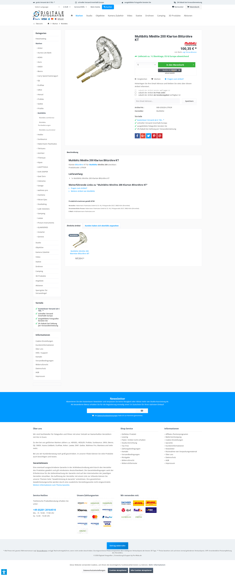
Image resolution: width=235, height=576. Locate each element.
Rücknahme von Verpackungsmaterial (181, 451)
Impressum (40, 376)
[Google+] (143, 135)
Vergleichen (142, 79)
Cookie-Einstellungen (44, 341)
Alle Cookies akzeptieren (141, 570)
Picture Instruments (45, 223)
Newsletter (170, 449)
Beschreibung (72, 152)
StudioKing (42, 204)
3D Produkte (41, 276)
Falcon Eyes (42, 199)
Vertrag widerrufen (117, 545)
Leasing (125, 437)
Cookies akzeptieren (118, 570)
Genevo (40, 236)
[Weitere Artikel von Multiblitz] (190, 44)
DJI (38, 80)
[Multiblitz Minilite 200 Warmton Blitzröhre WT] (79, 240)
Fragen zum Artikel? (175, 79)
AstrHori (40, 153)
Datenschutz (41, 368)
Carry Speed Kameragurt (47, 76)
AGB (37, 372)
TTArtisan (41, 158)
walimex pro (42, 190)
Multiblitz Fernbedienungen (44, 123)
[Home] (72, 15)
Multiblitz (41, 113)
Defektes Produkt (129, 434)
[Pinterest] (154, 135)
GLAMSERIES (42, 227)
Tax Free (125, 446)
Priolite (40, 108)
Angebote (39, 281)
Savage (40, 185)
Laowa (40, 218)
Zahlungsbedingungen (131, 449)
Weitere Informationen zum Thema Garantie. (51, 485)
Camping (39, 271)
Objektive (39, 247)
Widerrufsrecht (42, 364)
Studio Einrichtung (129, 443)
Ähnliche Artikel (73, 225)
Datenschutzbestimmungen (107, 415)
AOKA (39, 57)
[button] (170, 71)
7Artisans (41, 148)
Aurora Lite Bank (44, 53)
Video (38, 257)
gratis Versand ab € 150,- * (45, 2)
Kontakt (39, 357)
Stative (38, 262)
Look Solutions (43, 209)
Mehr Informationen (157, 565)
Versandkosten (42, 551)
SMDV (40, 66)
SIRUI (39, 90)
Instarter (41, 232)
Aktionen (39, 285)
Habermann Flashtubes (47, 144)
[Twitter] (148, 135)
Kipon (39, 162)
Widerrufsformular (129, 463)
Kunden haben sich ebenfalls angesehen (102, 225)
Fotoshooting (41, 38)
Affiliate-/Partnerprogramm (177, 434)
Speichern (189, 101)
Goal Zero (41, 176)
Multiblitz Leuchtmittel (47, 130)
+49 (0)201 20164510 (44, 509)
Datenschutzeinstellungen (94, 570)
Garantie (169, 443)
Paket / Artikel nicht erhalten (134, 440)
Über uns (39, 349)
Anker (40, 48)
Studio (38, 242)
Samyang (41, 213)
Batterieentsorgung (174, 437)
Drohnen (39, 266)
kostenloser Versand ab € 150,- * (48, 310)
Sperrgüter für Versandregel (41, 291)
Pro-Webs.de (137, 555)
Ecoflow (40, 85)
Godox (40, 104)
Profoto (40, 99)
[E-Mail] (159, 135)
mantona (41, 195)
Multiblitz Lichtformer (46, 118)
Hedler (40, 134)
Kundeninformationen (45, 345)
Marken (39, 43)
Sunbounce (42, 139)
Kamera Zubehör (42, 252)
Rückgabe (126, 457)
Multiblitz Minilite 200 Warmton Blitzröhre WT (79, 252)
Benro (40, 71)
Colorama (41, 181)
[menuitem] (47, 7)
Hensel (40, 94)
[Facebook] (137, 135)
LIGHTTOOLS (42, 167)
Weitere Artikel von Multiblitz (82, 191)
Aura (39, 62)
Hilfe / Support (42, 353)
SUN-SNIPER (42, 172)
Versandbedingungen (44, 360)
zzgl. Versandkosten (190, 52)
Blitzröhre (79, 164)
